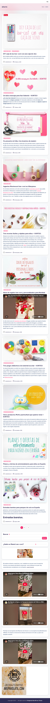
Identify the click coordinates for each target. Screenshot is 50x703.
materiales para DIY (34, 189)
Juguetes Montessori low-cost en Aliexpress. (19, 186)
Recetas (5, 230)
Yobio (24, 245)
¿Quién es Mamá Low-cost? (13, 544)
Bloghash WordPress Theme (34, 700)
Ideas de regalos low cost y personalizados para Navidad (24, 292)
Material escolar (9, 377)
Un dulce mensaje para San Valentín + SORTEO (20, 96)
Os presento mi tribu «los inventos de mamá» (19, 141)
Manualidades (15, 51)
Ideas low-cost (7, 51)
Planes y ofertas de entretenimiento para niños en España (24, 464)
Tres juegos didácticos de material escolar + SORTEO (23, 366)
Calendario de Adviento (20, 321)
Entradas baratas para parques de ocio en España (21, 507)
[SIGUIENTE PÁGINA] (28, 527)
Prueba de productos (8, 92)
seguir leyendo (30, 567)
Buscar (5, 534)
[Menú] (47, 1)
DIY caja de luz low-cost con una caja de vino (20, 54)
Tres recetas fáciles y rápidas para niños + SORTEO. (22, 233)
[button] (28, 527)
